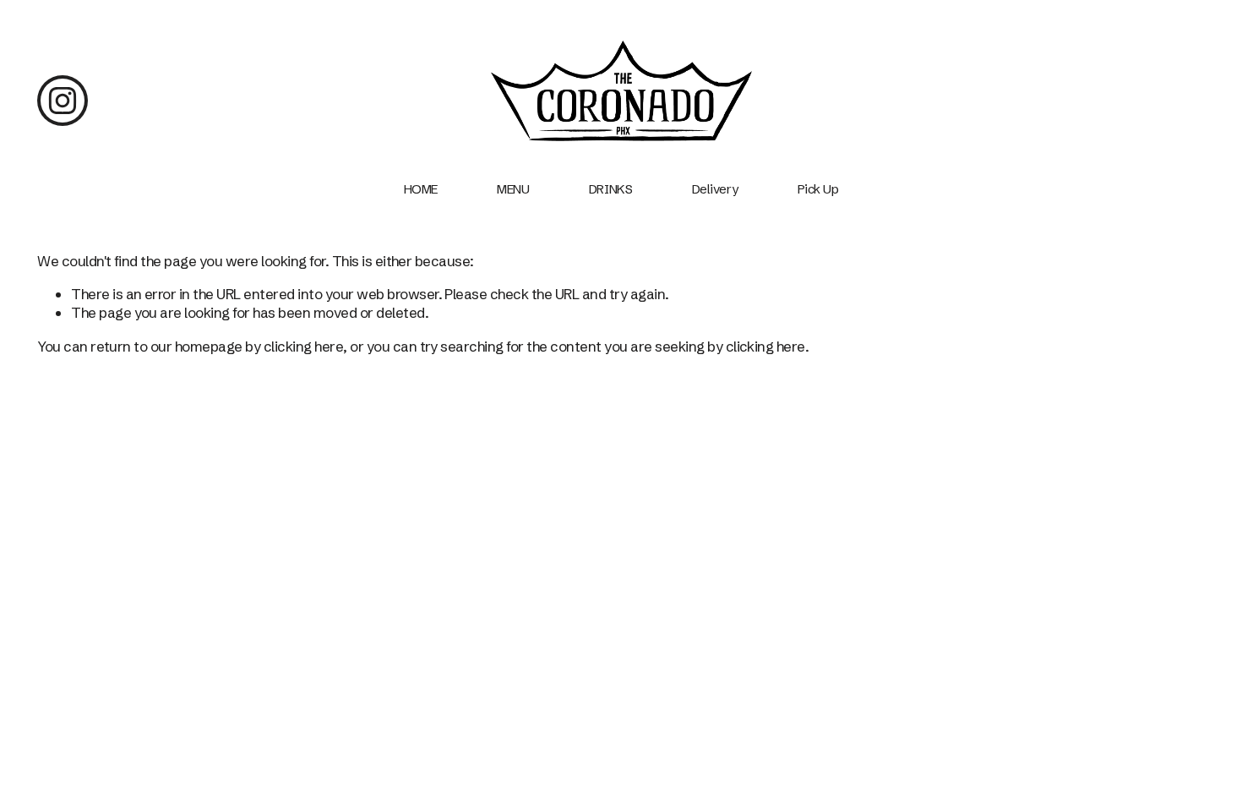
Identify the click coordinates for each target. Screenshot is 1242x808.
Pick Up (818, 189)
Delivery (715, 189)
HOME (421, 189)
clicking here (303, 346)
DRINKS (610, 189)
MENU (513, 189)
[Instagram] (62, 100)
